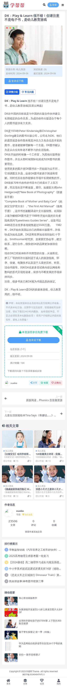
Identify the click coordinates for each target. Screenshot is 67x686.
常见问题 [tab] (29, 91)
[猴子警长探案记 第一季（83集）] (11, 635)
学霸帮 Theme (32, 671)
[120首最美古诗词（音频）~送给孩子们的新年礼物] (49, 439)
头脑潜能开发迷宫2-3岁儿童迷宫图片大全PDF (40, 611)
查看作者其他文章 (33, 532)
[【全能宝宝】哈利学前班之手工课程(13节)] (17, 439)
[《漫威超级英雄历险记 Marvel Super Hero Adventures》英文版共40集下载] (17, 474)
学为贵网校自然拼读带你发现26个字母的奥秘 (40, 645)
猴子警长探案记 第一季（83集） (35, 631)
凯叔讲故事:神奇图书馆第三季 (26, 581)
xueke (13, 383)
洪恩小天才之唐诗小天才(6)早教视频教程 (48, 490)
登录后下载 (17, 81)
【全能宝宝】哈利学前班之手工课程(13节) (17, 455)
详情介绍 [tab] (13, 91)
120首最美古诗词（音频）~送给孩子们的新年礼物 (49, 455)
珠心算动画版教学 (28, 597)
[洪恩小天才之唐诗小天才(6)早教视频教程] (49, 474)
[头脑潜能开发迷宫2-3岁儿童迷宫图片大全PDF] (11, 612)
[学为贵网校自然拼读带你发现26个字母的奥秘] (11, 646)
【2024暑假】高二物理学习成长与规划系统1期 (36, 562)
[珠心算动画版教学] (11, 601)
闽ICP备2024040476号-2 (33, 674)
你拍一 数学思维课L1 (29, 654)
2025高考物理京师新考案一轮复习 (29, 556)
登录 (54, 5)
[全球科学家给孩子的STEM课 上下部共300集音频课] (11, 623)
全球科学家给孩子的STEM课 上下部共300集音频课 (40, 622)
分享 (35, 383)
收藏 (46, 383)
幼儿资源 (20, 69)
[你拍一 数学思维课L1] (11, 657)
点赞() (57, 383)
